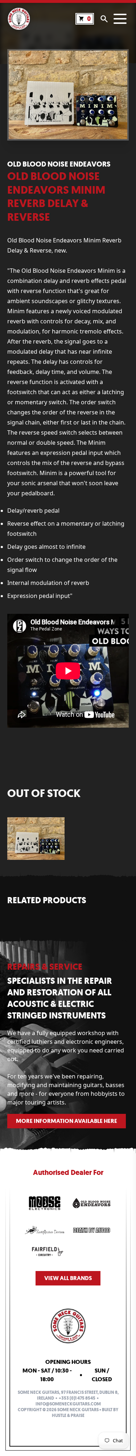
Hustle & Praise (68, 1415)
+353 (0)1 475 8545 (77, 1398)
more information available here (66, 1121)
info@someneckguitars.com (68, 1404)
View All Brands (68, 1278)
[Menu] (120, 18)
